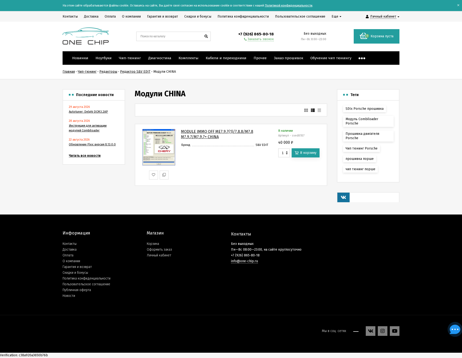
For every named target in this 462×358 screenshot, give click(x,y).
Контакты (70, 244)
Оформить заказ (159, 249)
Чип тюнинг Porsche (362, 148)
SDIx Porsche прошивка (365, 109)
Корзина (153, 244)
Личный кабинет (159, 255)
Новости (69, 296)
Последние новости (95, 95)
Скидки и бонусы (75, 273)
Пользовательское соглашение (86, 284)
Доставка (70, 249)
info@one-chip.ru (244, 261)
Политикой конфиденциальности (288, 5)
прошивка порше (360, 159)
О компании (71, 261)
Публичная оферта (77, 290)
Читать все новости (85, 156)
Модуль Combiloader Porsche (362, 121)
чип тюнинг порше (360, 169)
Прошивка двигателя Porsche (362, 136)
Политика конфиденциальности (86, 278)
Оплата (68, 255)
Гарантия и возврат (77, 267)
